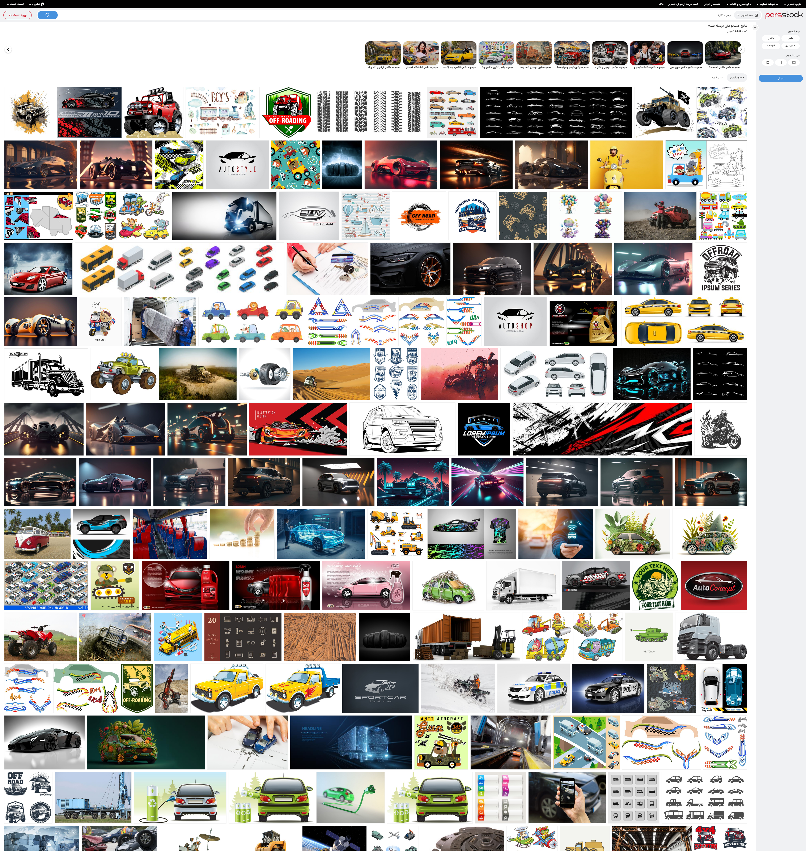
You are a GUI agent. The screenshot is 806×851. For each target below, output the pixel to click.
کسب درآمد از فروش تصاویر (684, 4)
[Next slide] (8, 49)
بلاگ (661, 4)
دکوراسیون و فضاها (740, 4)
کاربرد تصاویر (794, 4)
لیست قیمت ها (15, 4)
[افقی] (794, 62)
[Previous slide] (741, 49)
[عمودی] (781, 62)
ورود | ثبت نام (17, 15)
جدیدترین (717, 77)
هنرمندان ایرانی (712, 4)
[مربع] (768, 62)
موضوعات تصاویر (769, 4)
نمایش (780, 78)
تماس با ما (34, 4)
